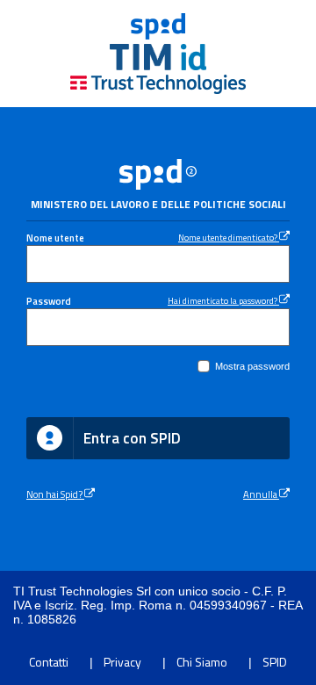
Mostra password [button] (252, 366)
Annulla (261, 494)
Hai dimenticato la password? (223, 300)
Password (48, 300)
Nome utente (55, 237)
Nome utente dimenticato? (228, 237)
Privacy (122, 662)
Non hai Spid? (55, 494)
